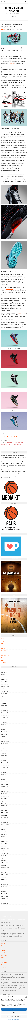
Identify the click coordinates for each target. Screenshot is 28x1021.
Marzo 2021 (4, 810)
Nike (9, 444)
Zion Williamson (17, 444)
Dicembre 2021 (4, 789)
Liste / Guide (4, 650)
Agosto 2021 (4, 798)
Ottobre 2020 (4, 822)
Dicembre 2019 (4, 846)
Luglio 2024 (4, 724)
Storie (2, 660)
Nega (14, 1012)
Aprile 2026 (3, 674)
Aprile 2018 (3, 870)
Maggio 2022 (4, 777)
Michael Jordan (4, 444)
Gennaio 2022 (4, 786)
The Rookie (3, 662)
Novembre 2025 (5, 686)
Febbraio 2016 (4, 896)
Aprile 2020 (3, 836)
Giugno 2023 (4, 748)
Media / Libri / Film (5, 655)
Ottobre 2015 (4, 903)
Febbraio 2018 (4, 874)
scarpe (12, 444)
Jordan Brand (20, 442)
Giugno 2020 (4, 831)
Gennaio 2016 (4, 898)
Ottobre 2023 (4, 743)
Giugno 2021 (4, 803)
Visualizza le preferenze (14, 1016)
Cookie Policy (10, 1019)
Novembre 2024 (5, 715)
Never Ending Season (14, 9)
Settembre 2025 (5, 691)
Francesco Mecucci (11, 29)
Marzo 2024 (4, 731)
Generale (3, 645)
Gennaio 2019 (4, 865)
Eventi (2, 643)
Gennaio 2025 (4, 710)
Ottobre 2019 (4, 850)
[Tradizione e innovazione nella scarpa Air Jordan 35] (14, 38)
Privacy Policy (16, 1019)
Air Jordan (8, 442)
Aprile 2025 (3, 703)
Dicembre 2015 (4, 901)
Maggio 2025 (4, 700)
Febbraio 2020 (4, 841)
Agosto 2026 (4, 669)
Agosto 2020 (4, 827)
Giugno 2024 (4, 727)
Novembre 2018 (5, 867)
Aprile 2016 (3, 891)
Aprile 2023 (3, 753)
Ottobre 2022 (4, 767)
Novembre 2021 (5, 791)
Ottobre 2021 (4, 793)
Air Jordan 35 (14, 442)
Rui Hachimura (9, 289)
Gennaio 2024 (4, 736)
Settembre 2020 (5, 824)
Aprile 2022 (3, 779)
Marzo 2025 (4, 705)
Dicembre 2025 (4, 684)
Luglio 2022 (4, 774)
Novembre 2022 (5, 765)
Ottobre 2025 (4, 688)
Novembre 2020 (5, 820)
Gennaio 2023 (4, 760)
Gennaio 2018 (4, 877)
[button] (26, 996)
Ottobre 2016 (4, 884)
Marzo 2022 (4, 781)
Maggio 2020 (4, 834)
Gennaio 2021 (4, 815)
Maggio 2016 (4, 889)
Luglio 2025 (4, 696)
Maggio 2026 (4, 672)
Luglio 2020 (4, 829)
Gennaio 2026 (4, 681)
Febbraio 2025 (4, 708)
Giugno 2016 (4, 886)
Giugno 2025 (4, 698)
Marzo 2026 (4, 677)
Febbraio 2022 (4, 784)
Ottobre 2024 (4, 717)
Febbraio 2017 (4, 879)
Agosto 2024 (4, 722)
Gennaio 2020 (4, 843)
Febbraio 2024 (4, 734)
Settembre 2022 (5, 769)
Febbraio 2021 (4, 812)
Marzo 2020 (4, 839)
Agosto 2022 (4, 772)
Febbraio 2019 (4, 862)
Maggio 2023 (4, 750)
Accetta (14, 1009)
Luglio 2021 (4, 801)
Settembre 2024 (5, 720)
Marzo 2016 (4, 893)
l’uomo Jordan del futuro (21, 313)
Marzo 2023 (4, 755)
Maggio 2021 (4, 805)
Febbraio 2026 (4, 679)
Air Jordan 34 (11, 63)
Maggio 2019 (4, 860)
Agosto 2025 (4, 693)
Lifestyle (3, 648)
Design (3, 29)
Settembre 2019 (5, 853)
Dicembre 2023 (4, 739)
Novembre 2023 (5, 741)
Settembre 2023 (5, 746)
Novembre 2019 (5, 848)
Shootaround (4, 657)
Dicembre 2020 (4, 817)
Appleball (3, 638)
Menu (4, 1)
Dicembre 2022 (4, 762)
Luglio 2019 (4, 858)
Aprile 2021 (3, 808)
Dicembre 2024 (4, 712)
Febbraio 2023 (4, 758)
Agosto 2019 (4, 855)
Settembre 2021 (5, 796)
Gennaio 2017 (4, 881)
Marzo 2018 (4, 872)
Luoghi (2, 653)
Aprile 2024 (3, 729)
